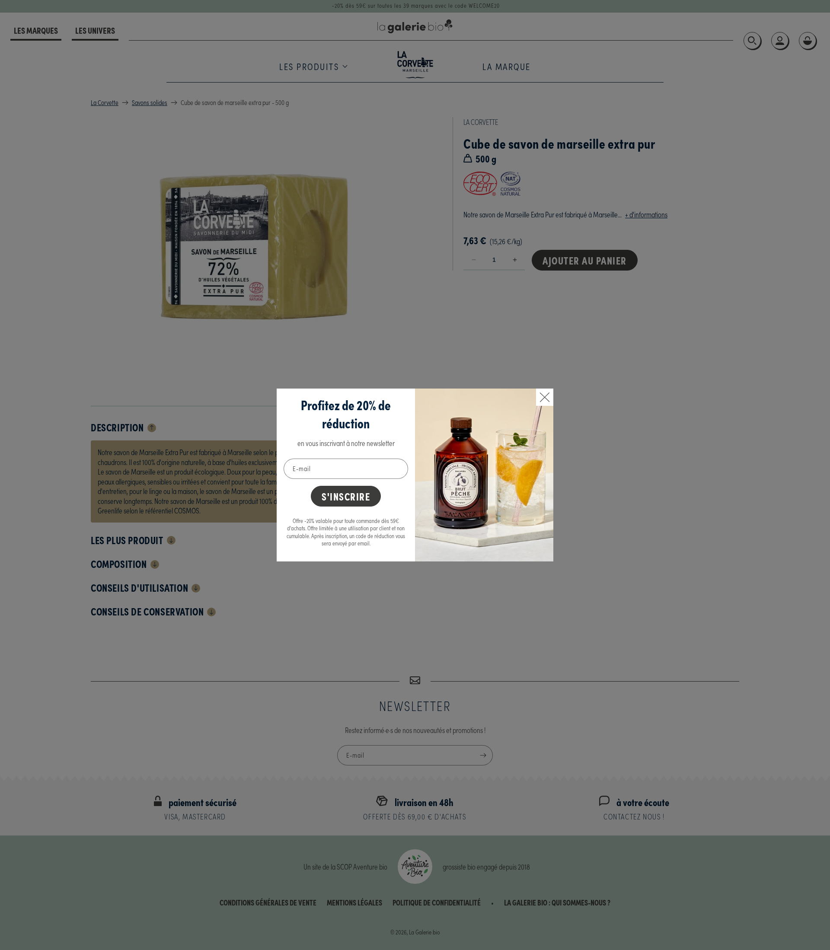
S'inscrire (346, 496)
